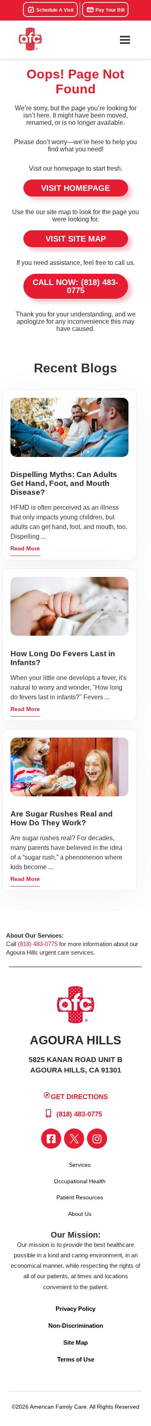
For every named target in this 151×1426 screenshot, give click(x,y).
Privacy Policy (75, 1308)
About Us (79, 1214)
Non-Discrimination (75, 1325)
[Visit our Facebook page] (51, 1138)
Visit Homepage (75, 188)
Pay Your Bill (109, 10)
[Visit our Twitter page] (74, 1138)
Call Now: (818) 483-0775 (75, 286)
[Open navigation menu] (125, 40)
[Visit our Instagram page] (97, 1138)
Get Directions (79, 1097)
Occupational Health (79, 1181)
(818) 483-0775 (38, 943)
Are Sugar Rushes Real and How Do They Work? (61, 818)
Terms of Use (75, 1359)
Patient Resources (79, 1197)
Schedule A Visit (54, 10)
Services (80, 1164)
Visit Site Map (76, 238)
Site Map (75, 1342)
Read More (25, 548)
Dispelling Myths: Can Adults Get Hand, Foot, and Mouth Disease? (63, 483)
